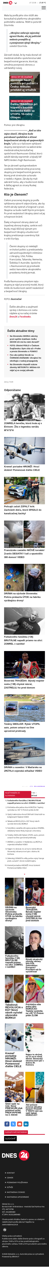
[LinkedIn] (26, 1124)
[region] (15, 3)
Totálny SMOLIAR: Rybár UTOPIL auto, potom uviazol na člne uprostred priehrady (25, 836)
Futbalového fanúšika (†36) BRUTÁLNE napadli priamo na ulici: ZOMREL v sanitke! (26, 801)
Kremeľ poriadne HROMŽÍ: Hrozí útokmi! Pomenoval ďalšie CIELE (23, 866)
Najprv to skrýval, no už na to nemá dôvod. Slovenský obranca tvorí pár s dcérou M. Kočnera (24, 851)
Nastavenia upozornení (17, 1197)
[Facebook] (7, 1124)
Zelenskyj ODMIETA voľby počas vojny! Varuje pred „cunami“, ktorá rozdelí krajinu (25, 859)
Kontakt (10, 1173)
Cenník (9, 1177)
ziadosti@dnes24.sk (10, 1224)
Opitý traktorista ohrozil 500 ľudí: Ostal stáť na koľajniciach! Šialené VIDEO (26, 815)
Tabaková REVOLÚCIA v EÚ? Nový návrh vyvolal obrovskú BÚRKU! (23, 822)
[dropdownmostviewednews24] (24, 874)
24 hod (34, 795)
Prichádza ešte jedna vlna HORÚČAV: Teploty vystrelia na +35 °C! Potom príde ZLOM (25, 808)
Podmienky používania (17, 1182)
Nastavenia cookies (15, 1192)
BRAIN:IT (15, 1256)
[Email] (20, 1124)
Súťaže (9, 1187)
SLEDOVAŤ (10, 1138)
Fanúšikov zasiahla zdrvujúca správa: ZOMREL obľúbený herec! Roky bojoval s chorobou (25, 829)
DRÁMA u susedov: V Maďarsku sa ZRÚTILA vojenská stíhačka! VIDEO (24, 843)
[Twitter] (13, 1124)
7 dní (33, 793)
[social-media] (4, 1230)
